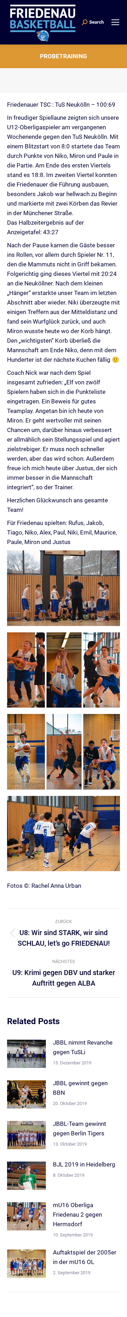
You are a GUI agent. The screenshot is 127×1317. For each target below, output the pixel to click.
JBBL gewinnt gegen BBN (80, 1088)
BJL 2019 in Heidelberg (84, 1164)
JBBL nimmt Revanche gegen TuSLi (83, 1047)
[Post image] (26, 1054)
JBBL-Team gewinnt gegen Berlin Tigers (79, 1128)
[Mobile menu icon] (115, 22)
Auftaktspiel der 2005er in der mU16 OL (84, 1257)
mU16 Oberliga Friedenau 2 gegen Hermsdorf (77, 1214)
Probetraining (63, 56)
